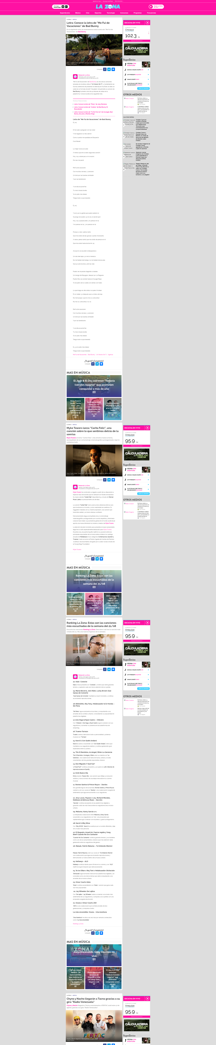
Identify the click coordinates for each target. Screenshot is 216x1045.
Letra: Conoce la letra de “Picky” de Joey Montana (90, 104)
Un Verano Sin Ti (101, 354)
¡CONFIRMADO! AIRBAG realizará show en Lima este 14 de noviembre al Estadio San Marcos (143, 109)
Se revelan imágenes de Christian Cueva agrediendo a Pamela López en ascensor (143, 146)
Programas (138, 13)
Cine (87, 13)
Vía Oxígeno (142, 112)
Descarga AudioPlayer (108, 1)
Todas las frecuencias (136, 40)
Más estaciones (118, 1)
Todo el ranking (143, 88)
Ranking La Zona (78, 924)
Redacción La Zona (84, 75)
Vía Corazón (142, 104)
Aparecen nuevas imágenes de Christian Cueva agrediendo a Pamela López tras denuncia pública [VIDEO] (142, 156)
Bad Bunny (82, 32)
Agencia (110, 354)
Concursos (124, 13)
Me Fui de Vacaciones (79, 354)
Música (77, 13)
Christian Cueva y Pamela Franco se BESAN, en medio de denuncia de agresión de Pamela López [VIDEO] (142, 136)
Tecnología (111, 13)
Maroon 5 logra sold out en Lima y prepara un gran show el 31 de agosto (143, 709)
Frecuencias (151, 13)
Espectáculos (65, 13)
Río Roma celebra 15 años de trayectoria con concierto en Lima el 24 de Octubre (143, 100)
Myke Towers (71, 438)
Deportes (98, 13)
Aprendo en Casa (97, 1)
